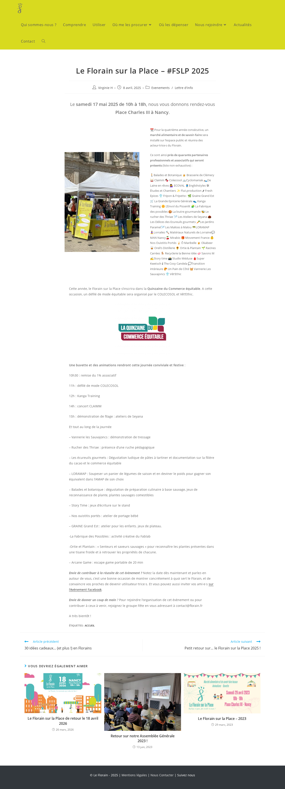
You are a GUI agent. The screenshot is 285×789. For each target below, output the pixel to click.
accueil (90, 625)
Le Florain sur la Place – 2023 (222, 718)
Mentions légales (134, 775)
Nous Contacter (162, 775)
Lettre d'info (184, 88)
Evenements (160, 88)
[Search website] (43, 41)
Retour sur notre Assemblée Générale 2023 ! (143, 738)
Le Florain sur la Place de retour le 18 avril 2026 (63, 721)
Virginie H (105, 88)
